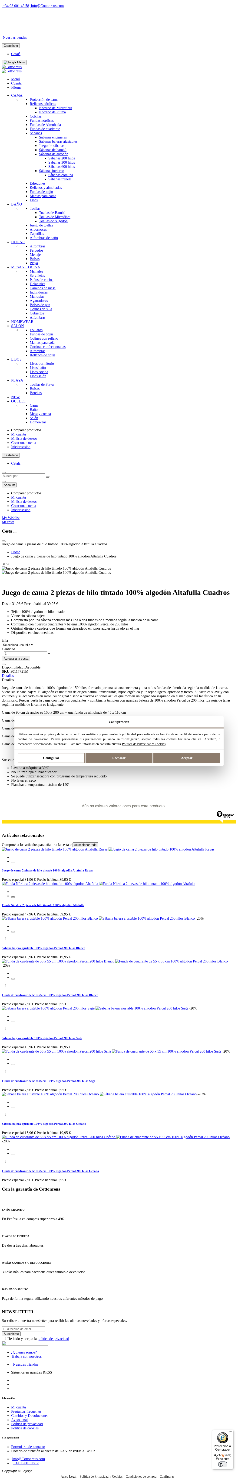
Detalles (8, 676)
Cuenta (16, 83)
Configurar (51, 758)
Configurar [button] (167, 1476)
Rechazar (119, 758)
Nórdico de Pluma (52, 112)
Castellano (11, 45)
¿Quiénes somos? (24, 1352)
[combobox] (23, 475)
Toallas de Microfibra (54, 217)
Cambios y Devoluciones (29, 1416)
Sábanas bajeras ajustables (58, 141)
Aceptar (186, 758)
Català (15, 54)
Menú (15, 79)
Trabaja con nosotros (26, 1356)
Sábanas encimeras (53, 137)
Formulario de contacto (28, 1447)
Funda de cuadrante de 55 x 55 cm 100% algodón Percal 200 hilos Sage (48, 1081)
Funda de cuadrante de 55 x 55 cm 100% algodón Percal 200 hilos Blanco (50, 995)
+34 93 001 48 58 (16, 6)
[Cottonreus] (12, 67)
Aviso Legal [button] (68, 1476)
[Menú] (230, 1432)
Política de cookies (25, 1428)
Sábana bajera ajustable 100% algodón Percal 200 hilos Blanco (43, 948)
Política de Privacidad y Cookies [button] (101, 1476)
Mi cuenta (18, 434)
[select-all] (85, 844)
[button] (13, 862)
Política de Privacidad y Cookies (143, 744)
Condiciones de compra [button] (141, 1476)
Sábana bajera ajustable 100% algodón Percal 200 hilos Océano (44, 1123)
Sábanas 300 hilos (61, 162)
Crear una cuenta (23, 443)
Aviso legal (19, 1420)
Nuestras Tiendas (25, 1364)
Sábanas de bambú (52, 150)
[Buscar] (48, 477)
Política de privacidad (27, 1424)
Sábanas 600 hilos (61, 167)
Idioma (16, 87)
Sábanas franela (59, 179)
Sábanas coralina (60, 175)
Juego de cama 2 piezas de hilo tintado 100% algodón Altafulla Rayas (47, 870)
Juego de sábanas (51, 146)
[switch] (222, 1464)
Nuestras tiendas (15, 37)
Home (15, 552)
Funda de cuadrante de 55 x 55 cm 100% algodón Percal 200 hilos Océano (50, 1171)
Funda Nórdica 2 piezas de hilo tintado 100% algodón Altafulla (43, 905)
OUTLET (53, 29)
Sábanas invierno (51, 171)
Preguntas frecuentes (26, 1411)
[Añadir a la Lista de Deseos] (4, 664)
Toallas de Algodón (53, 221)
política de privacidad (53, 1339)
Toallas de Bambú (52, 213)
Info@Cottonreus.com (47, 6)
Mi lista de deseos (24, 438)
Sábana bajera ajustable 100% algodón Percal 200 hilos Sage (42, 1038)
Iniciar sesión (20, 447)
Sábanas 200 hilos (61, 158)
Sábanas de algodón (53, 154)
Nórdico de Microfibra (55, 108)
